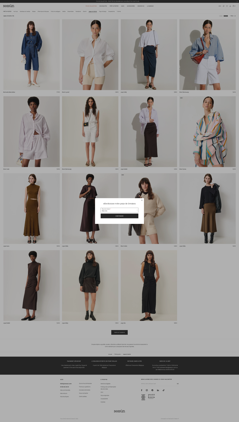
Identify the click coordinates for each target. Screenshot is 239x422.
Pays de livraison (106, 209)
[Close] (142, 200)
